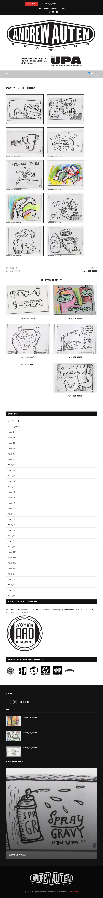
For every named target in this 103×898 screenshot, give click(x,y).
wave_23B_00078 (75, 357)
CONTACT (54, 8)
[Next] (43, 4)
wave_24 (11, 568)
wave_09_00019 (30, 717)
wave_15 (11, 508)
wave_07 (11, 465)
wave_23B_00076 (75, 396)
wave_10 (11, 481)
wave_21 (11, 541)
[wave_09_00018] (13, 736)
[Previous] (40, 4)
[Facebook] (9, 702)
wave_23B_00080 (75, 318)
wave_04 (11, 448)
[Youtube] (53, 12)
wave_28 (11, 590)
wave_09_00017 (30, 747)
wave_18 (11, 525)
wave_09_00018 (30, 732)
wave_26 (11, 579)
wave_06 (11, 459)
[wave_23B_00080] (75, 300)
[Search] (96, 74)
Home (39, 8)
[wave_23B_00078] (75, 339)
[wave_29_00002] (51, 813)
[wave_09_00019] (13, 721)
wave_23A (12, 552)
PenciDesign (73, 891)
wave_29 (11, 595)
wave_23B (12, 557)
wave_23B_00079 (28, 357)
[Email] (57, 12)
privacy (63, 8)
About (46, 8)
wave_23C (12, 563)
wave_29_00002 (50, 4)
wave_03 (11, 443)
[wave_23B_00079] (28, 339)
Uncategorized (14, 426)
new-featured (13, 421)
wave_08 (11, 470)
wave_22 (11, 546)
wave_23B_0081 (28, 318)
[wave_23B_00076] (75, 377)
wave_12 (11, 492)
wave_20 (11, 535)
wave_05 (11, 454)
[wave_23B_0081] (28, 300)
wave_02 (11, 437)
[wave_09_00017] (13, 751)
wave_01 (11, 432)
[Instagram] (49, 12)
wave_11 (11, 486)
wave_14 (11, 503)
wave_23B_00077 (28, 364)
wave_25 (11, 574)
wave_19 (11, 530)
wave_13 (11, 497)
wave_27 (11, 585)
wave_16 (11, 514)
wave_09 (11, 475)
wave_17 (11, 519)
